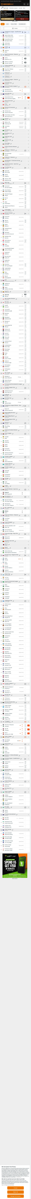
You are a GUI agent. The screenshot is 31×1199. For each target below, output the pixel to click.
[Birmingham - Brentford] (15, 366)
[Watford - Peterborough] (15, 362)
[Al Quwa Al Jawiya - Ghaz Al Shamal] (15, 453)
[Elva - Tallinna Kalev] (15, 402)
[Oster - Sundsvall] (15, 752)
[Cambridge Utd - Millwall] (15, 326)
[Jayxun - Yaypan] (15, 811)
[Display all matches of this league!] (28, 73)
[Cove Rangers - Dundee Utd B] (15, 625)
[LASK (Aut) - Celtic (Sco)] (15, 44)
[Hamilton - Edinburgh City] (15, 652)
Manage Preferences (15, 1196)
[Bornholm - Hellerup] (15, 217)
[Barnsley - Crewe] (15, 314)
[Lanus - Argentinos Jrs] (15, 58)
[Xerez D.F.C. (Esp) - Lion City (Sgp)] (15, 842)
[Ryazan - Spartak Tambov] (15, 567)
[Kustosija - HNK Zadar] (15, 171)
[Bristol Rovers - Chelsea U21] (15, 381)
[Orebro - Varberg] (15, 748)
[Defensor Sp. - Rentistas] (15, 785)
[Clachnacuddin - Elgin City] (15, 621)
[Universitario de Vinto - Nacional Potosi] (15, 116)
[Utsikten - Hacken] (15, 767)
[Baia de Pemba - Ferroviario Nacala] (15, 501)
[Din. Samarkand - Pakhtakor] (15, 804)
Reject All (15, 1192)
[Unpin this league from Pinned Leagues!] (22, 32)
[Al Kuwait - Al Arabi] (15, 471)
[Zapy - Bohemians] (15, 203)
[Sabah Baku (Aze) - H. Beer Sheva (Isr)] (15, 36)
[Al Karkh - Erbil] (15, 437)
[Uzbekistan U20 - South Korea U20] (15, 822)
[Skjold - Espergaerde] (15, 277)
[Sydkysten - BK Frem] (15, 261)
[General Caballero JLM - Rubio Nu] (15, 526)
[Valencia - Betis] (15, 51)
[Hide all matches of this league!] (28, 32)
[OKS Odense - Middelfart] (15, 241)
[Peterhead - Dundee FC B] (15, 664)
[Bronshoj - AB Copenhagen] (15, 265)
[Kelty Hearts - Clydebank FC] (15, 656)
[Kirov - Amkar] (15, 563)
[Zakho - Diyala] (15, 445)
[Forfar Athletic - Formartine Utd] (15, 644)
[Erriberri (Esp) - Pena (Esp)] (15, 846)
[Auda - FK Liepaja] (15, 483)
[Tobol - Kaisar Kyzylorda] (15, 461)
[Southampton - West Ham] (15, 346)
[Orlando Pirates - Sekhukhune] (15, 714)
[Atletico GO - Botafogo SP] (15, 123)
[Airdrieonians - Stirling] (15, 605)
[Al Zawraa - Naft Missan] (15, 449)
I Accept (16, 1188)
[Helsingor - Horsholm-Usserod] (15, 233)
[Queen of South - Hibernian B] (15, 668)
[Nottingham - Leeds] (15, 370)
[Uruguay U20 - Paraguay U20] (15, 826)
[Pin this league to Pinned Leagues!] (19, 55)
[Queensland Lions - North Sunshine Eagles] (15, 98)
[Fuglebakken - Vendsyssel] (15, 269)
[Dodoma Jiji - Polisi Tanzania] (15, 778)
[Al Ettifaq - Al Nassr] (15, 593)
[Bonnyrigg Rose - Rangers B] (15, 617)
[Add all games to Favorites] (1, 32)
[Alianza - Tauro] (15, 512)
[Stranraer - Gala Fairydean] (15, 680)
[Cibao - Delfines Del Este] (15, 288)
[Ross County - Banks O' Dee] (15, 672)
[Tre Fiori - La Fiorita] (15, 578)
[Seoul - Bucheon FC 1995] (15, 733)
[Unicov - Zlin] (15, 199)
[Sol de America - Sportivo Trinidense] (15, 530)
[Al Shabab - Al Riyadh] (15, 597)
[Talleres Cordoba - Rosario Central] (15, 62)
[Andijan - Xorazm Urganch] (15, 796)
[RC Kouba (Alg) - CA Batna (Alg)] (15, 838)
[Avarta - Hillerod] (15, 225)
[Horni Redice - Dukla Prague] (15, 191)
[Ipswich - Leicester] (15, 334)
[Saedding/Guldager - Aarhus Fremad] (15, 249)
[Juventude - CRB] (15, 127)
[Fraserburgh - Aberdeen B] (15, 648)
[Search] (24, 4)
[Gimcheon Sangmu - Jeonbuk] (15, 725)
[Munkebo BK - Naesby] (15, 237)
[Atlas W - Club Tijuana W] (15, 493)
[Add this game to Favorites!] (1, 36)
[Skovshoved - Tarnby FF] (15, 257)
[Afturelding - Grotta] (15, 427)
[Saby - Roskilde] (15, 245)
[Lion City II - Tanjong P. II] (15, 692)
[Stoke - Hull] (15, 354)
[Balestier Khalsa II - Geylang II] (15, 688)
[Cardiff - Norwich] (15, 306)
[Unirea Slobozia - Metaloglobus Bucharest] (15, 552)
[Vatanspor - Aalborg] (15, 253)
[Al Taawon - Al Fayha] (15, 589)
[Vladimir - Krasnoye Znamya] (15, 571)
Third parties (18, 1177)
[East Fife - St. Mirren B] (15, 641)
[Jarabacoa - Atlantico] (15, 284)
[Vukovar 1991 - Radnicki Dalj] (15, 179)
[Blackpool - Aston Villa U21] (15, 377)
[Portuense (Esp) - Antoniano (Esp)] (15, 849)
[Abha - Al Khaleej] (15, 585)
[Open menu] (27, 4)
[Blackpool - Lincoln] (15, 322)
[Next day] (28, 28)
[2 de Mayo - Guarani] (15, 519)
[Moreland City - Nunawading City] (15, 90)
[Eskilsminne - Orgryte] (15, 763)
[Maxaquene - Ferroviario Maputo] (15, 504)
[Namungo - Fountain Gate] (15, 774)
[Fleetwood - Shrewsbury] (15, 330)
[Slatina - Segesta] (15, 175)
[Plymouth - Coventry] (15, 338)
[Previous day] (2, 28)
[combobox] (15, 28)
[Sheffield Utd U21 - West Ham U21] (15, 392)
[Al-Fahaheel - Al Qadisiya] (15, 475)
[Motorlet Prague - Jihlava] (15, 195)
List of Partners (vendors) (8, 1185)
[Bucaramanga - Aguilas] (15, 154)
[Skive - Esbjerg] (15, 273)
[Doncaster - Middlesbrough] (15, 310)
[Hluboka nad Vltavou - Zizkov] (15, 207)
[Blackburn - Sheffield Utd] (15, 318)
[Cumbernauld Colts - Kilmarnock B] (15, 633)
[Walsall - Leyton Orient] (15, 358)
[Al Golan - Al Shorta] (15, 441)
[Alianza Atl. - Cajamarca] (15, 538)
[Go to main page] (8, 4)
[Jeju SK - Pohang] (15, 729)
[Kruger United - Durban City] (15, 706)
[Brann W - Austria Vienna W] (15, 410)
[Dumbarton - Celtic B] (15, 637)
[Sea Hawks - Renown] (15, 741)
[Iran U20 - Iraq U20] (15, 818)
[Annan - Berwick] (15, 613)
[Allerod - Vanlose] (15, 221)
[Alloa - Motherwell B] (15, 609)
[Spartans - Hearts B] (15, 676)
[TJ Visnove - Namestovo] (15, 699)
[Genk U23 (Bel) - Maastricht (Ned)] (15, 834)
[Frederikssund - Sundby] (15, 229)
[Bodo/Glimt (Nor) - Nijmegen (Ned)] (15, 40)
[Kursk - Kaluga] (15, 559)
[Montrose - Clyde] (15, 660)
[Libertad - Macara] (15, 295)
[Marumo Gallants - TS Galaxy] (15, 710)
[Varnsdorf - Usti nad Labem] (15, 187)
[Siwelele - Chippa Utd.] (15, 718)
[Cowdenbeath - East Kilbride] (15, 629)
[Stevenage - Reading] (15, 350)
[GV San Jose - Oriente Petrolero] (15, 112)
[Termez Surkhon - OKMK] (15, 800)
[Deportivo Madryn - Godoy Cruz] (15, 70)
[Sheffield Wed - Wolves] (15, 342)
